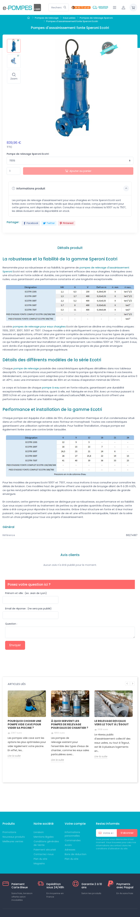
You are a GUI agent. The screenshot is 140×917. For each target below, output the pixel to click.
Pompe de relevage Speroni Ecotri (28, 154)
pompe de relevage (26, 368)
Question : (11, 623)
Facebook (32, 223)
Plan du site (71, 859)
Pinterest (68, 223)
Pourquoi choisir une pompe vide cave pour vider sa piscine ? (24, 724)
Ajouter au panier (80, 171)
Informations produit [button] (30, 188)
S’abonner (127, 833)
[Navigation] (114, 7)
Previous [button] (127, 683)
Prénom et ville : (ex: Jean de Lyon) (26, 593)
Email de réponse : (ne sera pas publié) (28, 608)
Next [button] (132, 683)
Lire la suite (14, 755)
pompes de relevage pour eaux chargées (39, 326)
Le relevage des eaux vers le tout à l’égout (111, 722)
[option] (26, 726)
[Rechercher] (65, 7)
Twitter (50, 223)
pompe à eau (50, 387)
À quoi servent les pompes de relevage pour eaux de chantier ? (69, 724)
